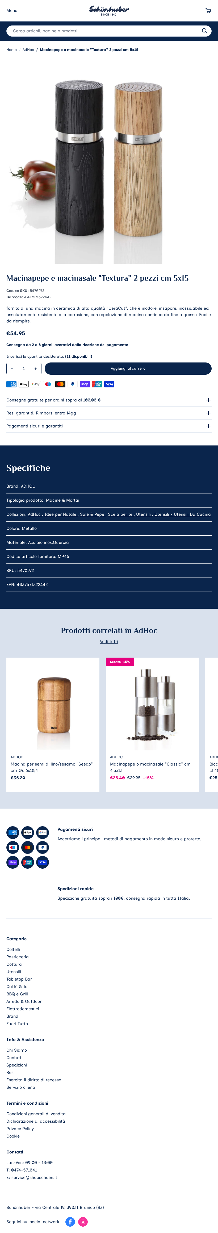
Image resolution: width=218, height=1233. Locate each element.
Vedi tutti (109, 641)
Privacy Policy (20, 1128)
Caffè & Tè (16, 986)
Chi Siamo (16, 1050)
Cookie (13, 1136)
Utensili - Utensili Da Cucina (182, 514)
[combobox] (109, 31)
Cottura (14, 964)
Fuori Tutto (17, 1023)
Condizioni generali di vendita (36, 1113)
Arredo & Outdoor (23, 1001)
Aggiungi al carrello (128, 368)
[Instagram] (83, 1222)
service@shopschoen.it (34, 1177)
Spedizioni (16, 1065)
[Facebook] (70, 1222)
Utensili (144, 514)
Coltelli (13, 949)
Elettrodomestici (22, 1008)
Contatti (14, 1057)
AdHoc (35, 514)
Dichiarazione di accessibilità (35, 1121)
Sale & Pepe (93, 514)
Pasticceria (17, 956)
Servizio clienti (20, 1087)
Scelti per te (121, 514)
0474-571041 (24, 1170)
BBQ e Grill (17, 993)
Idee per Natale (61, 514)
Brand (12, 1016)
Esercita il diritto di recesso (33, 1079)
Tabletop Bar (19, 979)
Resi (10, 1072)
